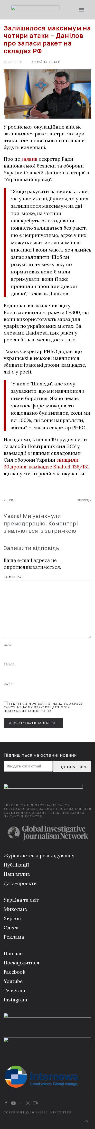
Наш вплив (17, 874)
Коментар (14, 577)
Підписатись (72, 766)
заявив (29, 159)
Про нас (13, 953)
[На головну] (35, 9)
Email (9, 664)
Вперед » (84, 500)
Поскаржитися (21, 963)
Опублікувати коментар (33, 723)
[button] (81, 9)
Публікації (16, 865)
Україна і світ (46, 62)
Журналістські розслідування (39, 855)
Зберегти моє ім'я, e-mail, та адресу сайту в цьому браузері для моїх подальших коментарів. (43, 707)
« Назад (9, 500)
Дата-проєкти (20, 883)
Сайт (8, 684)
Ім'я (8, 644)
